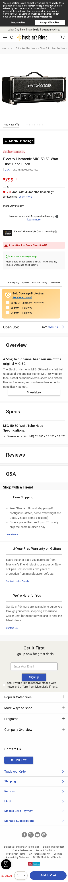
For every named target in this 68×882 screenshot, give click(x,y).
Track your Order (15, 771)
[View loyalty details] (55, 232)
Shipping (10, 781)
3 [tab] (32, 125)
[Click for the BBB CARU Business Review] (34, 864)
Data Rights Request (53, 847)
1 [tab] (27, 125)
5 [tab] (37, 125)
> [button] (11, 48)
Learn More (12, 534)
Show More (34, 392)
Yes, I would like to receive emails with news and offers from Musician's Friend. (32, 684)
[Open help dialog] (6, 864)
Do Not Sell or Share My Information (22, 847)
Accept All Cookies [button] (49, 22)
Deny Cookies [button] (18, 22)
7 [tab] (42, 125)
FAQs (7, 801)
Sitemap (58, 854)
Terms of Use (24, 17)
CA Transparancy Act (39, 854)
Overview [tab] (16, 345)
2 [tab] (29, 125)
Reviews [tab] (15, 455)
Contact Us (12, 628)
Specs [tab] (13, 412)
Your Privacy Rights (15, 854)
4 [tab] (34, 125)
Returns (9, 791)
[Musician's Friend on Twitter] (31, 835)
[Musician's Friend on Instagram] (44, 835)
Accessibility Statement (17, 857)
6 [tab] (40, 125)
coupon (46, 29)
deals (35, 29)
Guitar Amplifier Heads (26, 48)
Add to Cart (48, 875)
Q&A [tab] (11, 474)
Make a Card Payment (18, 811)
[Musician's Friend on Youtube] (37, 835)
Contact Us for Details (17, 581)
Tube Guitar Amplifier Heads (53, 48)
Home (3, 48)
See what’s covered (22, 297)
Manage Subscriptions (19, 821)
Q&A (7, 169)
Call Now (20, 760)
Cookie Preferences (42, 17)
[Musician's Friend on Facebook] (24, 835)
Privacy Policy (35, 6)
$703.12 (53, 327)
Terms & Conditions (45, 850)
